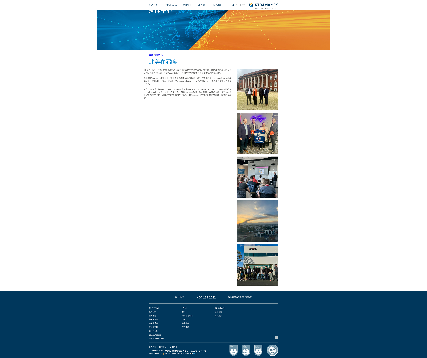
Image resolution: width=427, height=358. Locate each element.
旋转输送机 (153, 327)
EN (243, 5)
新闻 (183, 312)
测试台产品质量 (155, 335)
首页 (151, 55)
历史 (183, 319)
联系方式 (152, 347)
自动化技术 (153, 323)
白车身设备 (153, 331)
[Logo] (263, 5)
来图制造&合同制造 (156, 339)
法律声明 (173, 347)
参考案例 (185, 323)
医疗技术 (152, 312)
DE (237, 5)
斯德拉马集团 (187, 316)
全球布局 (218, 312)
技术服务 (152, 316)
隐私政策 (162, 347)
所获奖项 (185, 327)
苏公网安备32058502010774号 (177, 353)
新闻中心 (159, 55)
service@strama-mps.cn (240, 297)
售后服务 (218, 316)
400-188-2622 (206, 297)
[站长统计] (192, 353)
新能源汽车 (153, 319)
